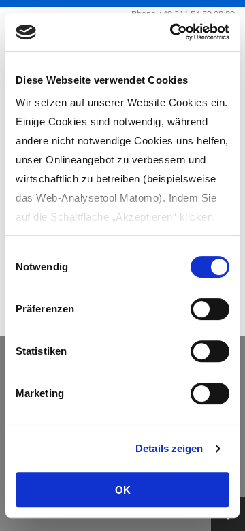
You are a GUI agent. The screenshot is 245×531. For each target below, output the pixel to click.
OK (123, 490)
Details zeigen (169, 448)
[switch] (210, 309)
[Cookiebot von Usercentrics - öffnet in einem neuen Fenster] (172, 32)
